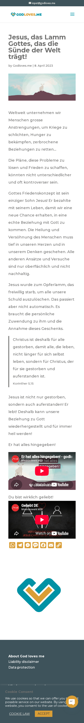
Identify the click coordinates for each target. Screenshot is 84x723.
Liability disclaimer (23, 662)
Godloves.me (22, 65)
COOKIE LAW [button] (19, 714)
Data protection (21, 667)
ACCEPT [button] (44, 713)
